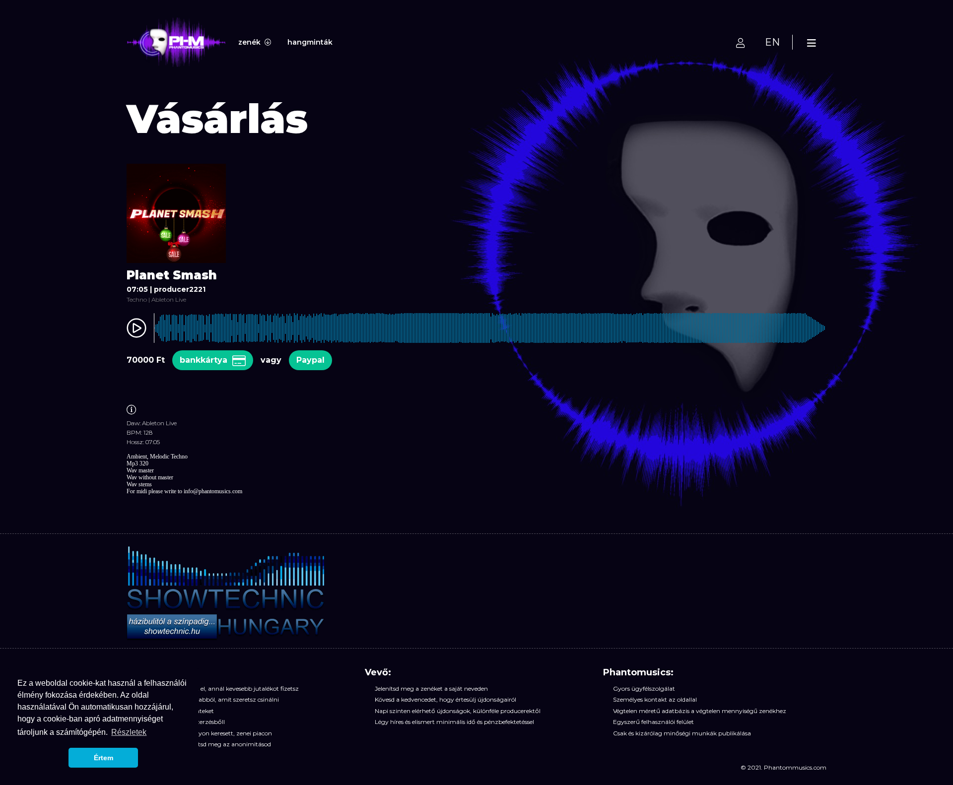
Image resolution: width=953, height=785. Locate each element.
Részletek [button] (128, 732)
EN (772, 42)
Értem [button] (103, 758)
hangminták (310, 42)
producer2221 (179, 289)
